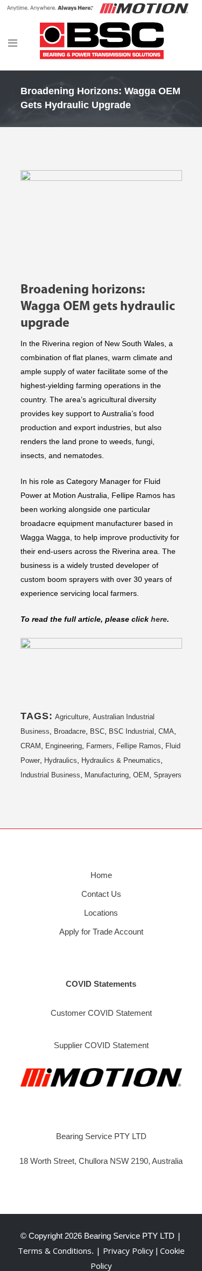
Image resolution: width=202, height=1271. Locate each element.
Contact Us (101, 893)
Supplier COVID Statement (101, 1045)
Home (101, 875)
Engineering (63, 746)
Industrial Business (50, 775)
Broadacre (70, 731)
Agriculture (71, 717)
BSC (97, 731)
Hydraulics (60, 760)
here (159, 619)
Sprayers (168, 775)
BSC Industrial (131, 731)
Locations (101, 912)
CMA (166, 731)
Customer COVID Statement (101, 1012)
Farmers (99, 746)
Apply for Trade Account (101, 931)
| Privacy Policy (126, 1250)
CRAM (30, 746)
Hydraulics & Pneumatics (121, 760)
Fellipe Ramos (138, 746)
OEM (141, 775)
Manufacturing (107, 775)
